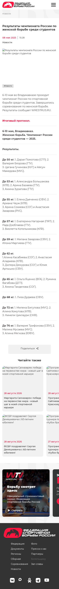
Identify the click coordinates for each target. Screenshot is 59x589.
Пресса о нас (38, 548)
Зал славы (37, 564)
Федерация (17, 543)
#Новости (8, 86)
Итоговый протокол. (16, 120)
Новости (6, 14)
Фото (34, 543)
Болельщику (38, 559)
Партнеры (37, 553)
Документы (17, 548)
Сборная (16, 559)
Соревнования (19, 564)
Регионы (16, 553)
